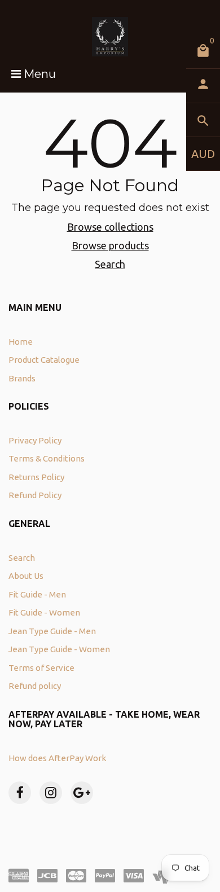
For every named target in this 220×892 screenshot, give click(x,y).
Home (20, 341)
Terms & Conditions (46, 458)
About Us (25, 576)
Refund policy (34, 686)
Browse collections (110, 226)
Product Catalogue (44, 359)
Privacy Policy (34, 440)
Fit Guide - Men (37, 594)
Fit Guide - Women (44, 612)
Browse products (110, 245)
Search (110, 264)
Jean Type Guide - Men (52, 631)
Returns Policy (36, 477)
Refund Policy (34, 495)
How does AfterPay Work (57, 758)
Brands (22, 378)
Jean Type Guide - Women (59, 649)
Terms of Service (41, 668)
